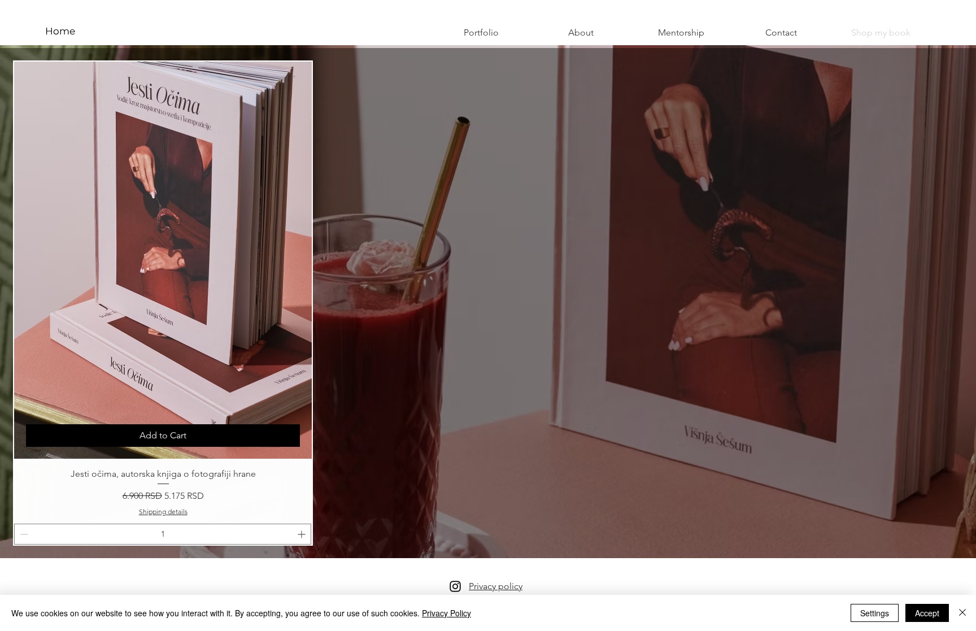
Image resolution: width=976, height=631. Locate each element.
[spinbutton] (162, 534)
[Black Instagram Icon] (455, 586)
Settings (874, 613)
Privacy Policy (446, 613)
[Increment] (302, 534)
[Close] (962, 613)
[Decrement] (23, 534)
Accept (927, 613)
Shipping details (163, 511)
